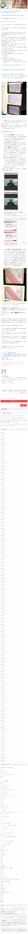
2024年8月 (3, 448)
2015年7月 (3, 617)
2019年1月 (3, 524)
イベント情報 (3, 810)
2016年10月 (3, 584)
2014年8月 (3, 637)
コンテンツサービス (4, 816)
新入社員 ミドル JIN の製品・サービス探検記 (9, 879)
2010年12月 (3, 711)
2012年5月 (3, 673)
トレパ (2, 830)
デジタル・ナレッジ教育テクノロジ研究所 (9, 825)
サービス (2, 821)
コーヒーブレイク (4, 814)
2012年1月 (3, 682)
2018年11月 (3, 528)
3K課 (2, 769)
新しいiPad (7, 364)
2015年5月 (3, 622)
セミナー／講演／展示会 (5, 823)
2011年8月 (3, 693)
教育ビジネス (3, 874)
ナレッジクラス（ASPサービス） (7, 832)
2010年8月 (3, 720)
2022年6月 (3, 483)
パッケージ (3, 839)
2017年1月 (3, 577)
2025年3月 (3, 436)
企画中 (2, 859)
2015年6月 (3, 620)
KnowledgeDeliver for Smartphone (10, 362)
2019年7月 (3, 510)
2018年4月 (3, 544)
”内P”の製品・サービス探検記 (6, 767)
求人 (18, 924)
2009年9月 (3, 742)
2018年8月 (3, 535)
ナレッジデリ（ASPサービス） (7, 834)
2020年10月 (3, 490)
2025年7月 (3, 432)
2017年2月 (3, 575)
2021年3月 (3, 488)
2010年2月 (3, 731)
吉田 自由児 (6, 18)
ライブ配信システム (4, 845)
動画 (9, 922)
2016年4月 (3, 597)
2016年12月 (3, 579)
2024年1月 (3, 461)
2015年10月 (3, 611)
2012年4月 (3, 675)
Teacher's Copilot (4, 805)
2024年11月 (3, 441)
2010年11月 (3, 713)
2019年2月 (3, 521)
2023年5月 (3, 472)
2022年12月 (3, 479)
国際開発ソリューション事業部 (7, 868)
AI (2, 908)
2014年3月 (3, 649)
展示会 (2, 872)
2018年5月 (3, 541)
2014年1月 (3, 651)
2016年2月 (3, 602)
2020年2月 (3, 499)
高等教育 (2, 901)
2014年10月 (3, 635)
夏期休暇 (11, 922)
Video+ (3, 364)
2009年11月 (3, 738)
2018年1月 (3, 550)
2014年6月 (3, 642)
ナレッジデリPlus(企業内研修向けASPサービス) (10, 836)
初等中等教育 (3, 865)
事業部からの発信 (4, 850)
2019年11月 (3, 503)
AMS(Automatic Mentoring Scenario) (7, 774)
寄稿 (1, 870)
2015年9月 (3, 613)
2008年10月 (3, 760)
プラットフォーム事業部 (5, 843)
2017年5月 (3, 568)
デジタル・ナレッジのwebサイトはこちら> (9, 398)
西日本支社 (3, 888)
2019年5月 (3, 515)
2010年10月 (3, 716)
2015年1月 (3, 631)
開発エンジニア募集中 (7, 390)
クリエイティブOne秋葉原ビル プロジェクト (10, 812)
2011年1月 (3, 709)
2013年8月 (3, 658)
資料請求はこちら (14, 401)
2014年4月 (3, 646)
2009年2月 (3, 751)
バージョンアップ (6, 919)
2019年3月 (3, 519)
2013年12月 (3, 653)
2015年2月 (3, 628)
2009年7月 (3, 747)
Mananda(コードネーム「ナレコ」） (8, 796)
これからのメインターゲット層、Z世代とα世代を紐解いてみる (13, 418)
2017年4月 (3, 570)
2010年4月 (3, 727)
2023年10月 (3, 468)
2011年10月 (3, 689)
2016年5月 (3, 595)
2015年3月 (3, 626)
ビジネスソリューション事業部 (7, 841)
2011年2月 (3, 707)
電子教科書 (14, 925)
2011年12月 (3, 684)
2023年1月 (3, 477)
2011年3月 (3, 704)
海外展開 (2, 885)
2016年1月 (3, 604)
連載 (1, 894)
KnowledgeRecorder (4, 792)
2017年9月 (3, 559)
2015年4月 (3, 624)
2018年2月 (3, 548)
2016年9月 (3, 586)
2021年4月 (3, 486)
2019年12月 (3, 501)
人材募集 (2, 852)
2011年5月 (3, 700)
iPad (6, 911)
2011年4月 (3, 702)
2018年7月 (3, 537)
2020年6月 (3, 492)
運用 (1, 897)
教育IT (22, 922)
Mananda (23, 913)
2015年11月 (3, 608)
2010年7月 (3, 722)
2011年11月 (3, 687)
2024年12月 (3, 439)
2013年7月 (3, 660)
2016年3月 (3, 599)
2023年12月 (3, 463)
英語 (25, 924)
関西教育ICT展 (9, 925)
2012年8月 (3, 669)
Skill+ (2, 801)
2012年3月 (3, 678)
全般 (1, 861)
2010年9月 (3, 718)
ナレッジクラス (15, 918)
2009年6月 (3, 749)
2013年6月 (3, 662)
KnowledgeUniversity (5, 794)
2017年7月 (3, 564)
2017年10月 (3, 557)
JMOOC (2, 783)
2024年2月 (3, 459)
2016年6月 (3, 593)
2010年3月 (3, 729)
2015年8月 (3, 615)
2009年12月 (3, 736)
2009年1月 (3, 754)
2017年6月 (3, 566)
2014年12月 (3, 633)
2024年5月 (3, 452)
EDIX (16, 908)
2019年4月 (3, 517)
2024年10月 (3, 443)
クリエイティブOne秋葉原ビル (8, 916)
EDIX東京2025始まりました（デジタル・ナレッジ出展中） (12, 415)
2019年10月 (3, 506)
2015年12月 (3, 606)
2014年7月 (3, 640)
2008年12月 (3, 756)
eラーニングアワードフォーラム (10, 910)
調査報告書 (3, 890)
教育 (19, 922)
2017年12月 (3, 553)
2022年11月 (3, 481)
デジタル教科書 (4, 827)
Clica (2, 778)
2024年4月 (3, 454)
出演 (1, 863)
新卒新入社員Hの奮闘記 (5, 881)
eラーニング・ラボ (14, 3)
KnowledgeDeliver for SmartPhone (7, 789)
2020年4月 (3, 497)
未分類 (2, 883)
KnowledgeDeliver (4, 787)
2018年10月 (3, 530)
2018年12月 (3, 526)
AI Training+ (3, 772)
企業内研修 (3, 854)
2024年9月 (3, 445)
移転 (23, 924)
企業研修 (5, 922)
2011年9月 (3, 691)
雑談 (1, 899)
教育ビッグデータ (12, 924)
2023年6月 (3, 470)
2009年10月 (3, 740)
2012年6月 (3, 671)
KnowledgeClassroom (5, 785)
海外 (21, 924)
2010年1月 (3, 733)
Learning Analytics (19, 913)
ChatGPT (12, 908)
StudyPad (2, 803)
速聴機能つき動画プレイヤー (6, 892)
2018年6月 (3, 539)
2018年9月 (3, 532)
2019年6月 (3, 512)
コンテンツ (18, 916)
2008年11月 (3, 758)
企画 (1, 856)
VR (17, 915)
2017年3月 (3, 573)
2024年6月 (3, 450)
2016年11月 (3, 582)
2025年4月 (3, 434)
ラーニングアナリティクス (16, 921)
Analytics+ (3, 776)
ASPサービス (9, 908)
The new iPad (20, 362)
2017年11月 (3, 555)
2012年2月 (3, 680)
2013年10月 (3, 655)
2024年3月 (3, 457)
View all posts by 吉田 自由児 (8, 382)
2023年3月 (3, 474)
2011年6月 (3, 698)
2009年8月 (3, 745)
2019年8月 (3, 508)
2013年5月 (3, 664)
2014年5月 (3, 644)
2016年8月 (3, 588)
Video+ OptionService (5, 807)
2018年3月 (3, 546)
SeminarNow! (3, 798)
